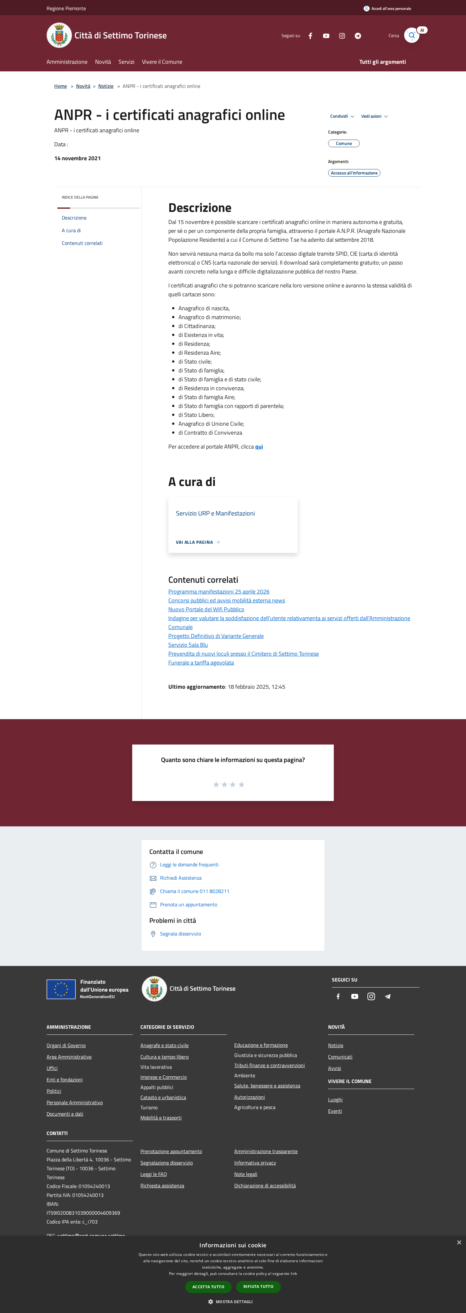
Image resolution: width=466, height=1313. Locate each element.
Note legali (245, 1174)
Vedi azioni (371, 116)
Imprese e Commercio (163, 1077)
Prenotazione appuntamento (171, 1151)
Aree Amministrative (69, 1056)
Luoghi (335, 1099)
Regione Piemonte (66, 8)
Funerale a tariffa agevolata (201, 662)
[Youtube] (323, 35)
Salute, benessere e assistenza (267, 1085)
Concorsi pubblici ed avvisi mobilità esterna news (226, 600)
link (294, 1273)
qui (259, 446)
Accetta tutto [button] (208, 1287)
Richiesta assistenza (162, 1185)
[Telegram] (355, 35)
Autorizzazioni (249, 1097)
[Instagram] (339, 35)
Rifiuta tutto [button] (258, 1286)
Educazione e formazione (261, 1045)
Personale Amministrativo (75, 1102)
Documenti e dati (65, 1114)
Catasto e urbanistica (163, 1097)
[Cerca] (411, 35)
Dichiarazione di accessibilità (265, 1185)
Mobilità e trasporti (161, 1117)
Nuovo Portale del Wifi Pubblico (206, 609)
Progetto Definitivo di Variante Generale (216, 636)
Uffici (52, 1068)
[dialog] (233, 1274)
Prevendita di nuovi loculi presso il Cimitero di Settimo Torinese (243, 653)
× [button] (458, 1242)
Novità (83, 86)
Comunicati (340, 1056)
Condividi (339, 116)
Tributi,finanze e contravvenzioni (269, 1065)
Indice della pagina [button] (80, 197)
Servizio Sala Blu (188, 644)
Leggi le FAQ (153, 1174)
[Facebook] (307, 35)
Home (60, 86)
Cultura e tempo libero (164, 1056)
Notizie (105, 86)
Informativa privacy (255, 1162)
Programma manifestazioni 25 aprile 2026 (218, 591)
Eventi (335, 1111)
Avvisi (334, 1068)
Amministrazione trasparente (266, 1151)
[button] (233, 1301)
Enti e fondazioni (65, 1079)
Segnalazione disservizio (166, 1162)
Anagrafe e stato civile (164, 1045)
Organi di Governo (66, 1045)
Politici (54, 1091)
